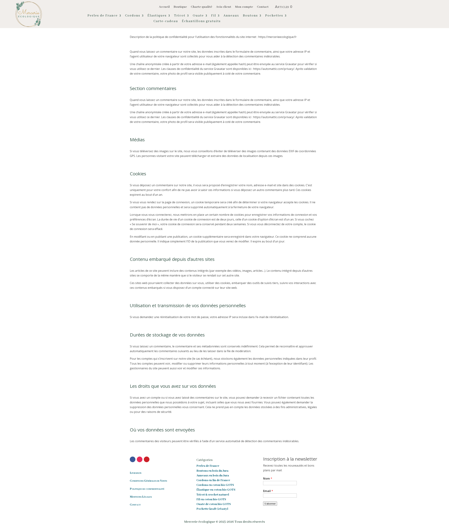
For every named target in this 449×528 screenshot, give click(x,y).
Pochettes (274, 16)
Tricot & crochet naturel (212, 495)
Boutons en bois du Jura (212, 471)
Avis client (223, 7)
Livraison (135, 473)
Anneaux (231, 16)
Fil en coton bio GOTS (211, 499)
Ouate (198, 16)
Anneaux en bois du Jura (212, 475)
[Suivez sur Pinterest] (146, 459)
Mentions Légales (141, 497)
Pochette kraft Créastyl (212, 509)
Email (268, 491)
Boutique (180, 7)
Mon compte (244, 7)
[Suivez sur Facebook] (132, 459)
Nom (267, 478)
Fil (213, 16)
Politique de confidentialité (147, 489)
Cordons (132, 16)
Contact (263, 7)
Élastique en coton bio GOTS (215, 490)
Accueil (164, 7)
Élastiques (157, 16)
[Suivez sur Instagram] (139, 459)
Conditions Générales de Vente (148, 481)
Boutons (250, 16)
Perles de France (103, 16)
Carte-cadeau (165, 21)
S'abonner (270, 503)
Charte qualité (201, 7)
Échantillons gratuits (201, 21)
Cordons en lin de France (213, 480)
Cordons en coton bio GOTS (215, 485)
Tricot (179, 16)
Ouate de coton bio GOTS (213, 504)
